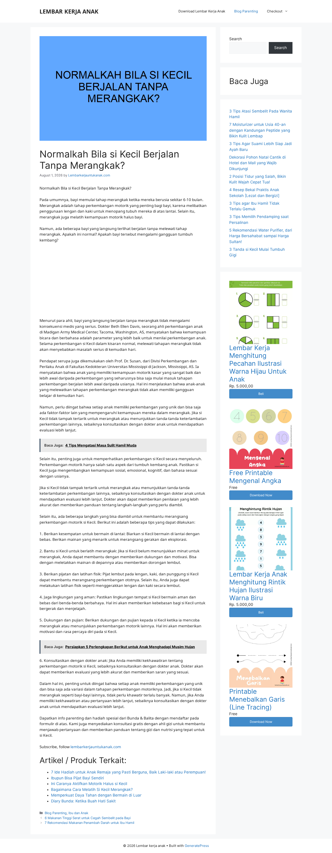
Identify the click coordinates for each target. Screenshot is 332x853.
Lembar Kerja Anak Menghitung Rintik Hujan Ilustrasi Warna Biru (258, 586)
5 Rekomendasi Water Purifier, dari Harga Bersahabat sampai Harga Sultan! (260, 236)
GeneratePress (197, 846)
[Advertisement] (123, 280)
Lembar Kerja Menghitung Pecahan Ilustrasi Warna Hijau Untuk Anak (258, 363)
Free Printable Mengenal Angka (255, 477)
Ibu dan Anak (78, 813)
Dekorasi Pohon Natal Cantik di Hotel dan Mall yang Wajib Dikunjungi (257, 163)
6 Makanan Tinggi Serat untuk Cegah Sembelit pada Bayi (88, 818)
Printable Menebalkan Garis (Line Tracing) (257, 699)
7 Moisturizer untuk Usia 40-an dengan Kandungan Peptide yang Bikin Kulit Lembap (259, 130)
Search (235, 39)
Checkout (274, 11)
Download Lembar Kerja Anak (201, 11)
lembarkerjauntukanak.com (95, 746)
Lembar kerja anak (69, 11)
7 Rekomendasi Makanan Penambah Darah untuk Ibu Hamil (89, 823)
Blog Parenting (246, 11)
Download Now (261, 495)
